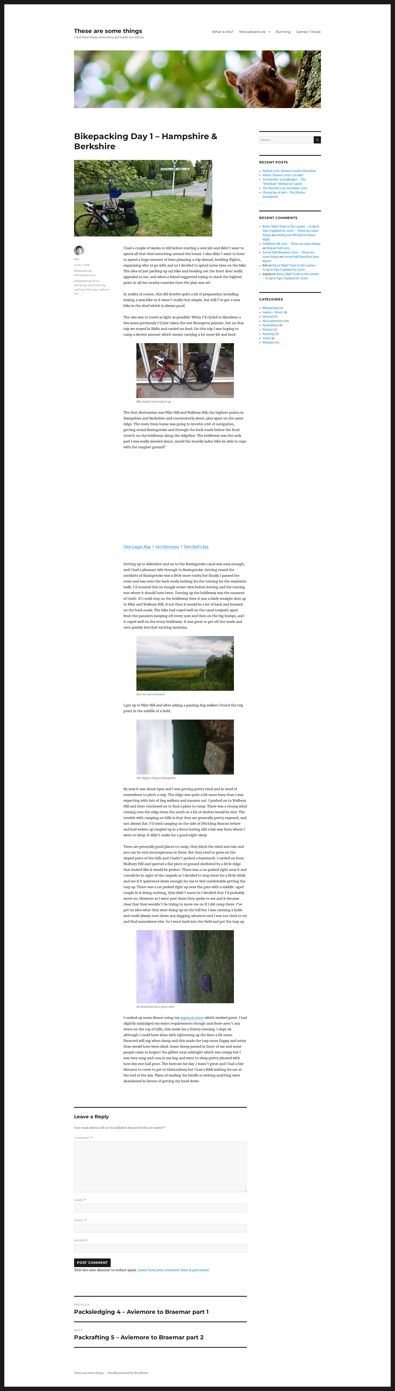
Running (283, 32)
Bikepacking (82, 270)
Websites (268, 342)
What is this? (223, 32)
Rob (76, 259)
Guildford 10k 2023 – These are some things (292, 244)
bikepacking (82, 280)
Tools (266, 338)
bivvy (95, 280)
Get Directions (167, 547)
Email (80, 1220)
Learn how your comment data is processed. (173, 1270)
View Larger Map (137, 547)
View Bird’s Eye (196, 547)
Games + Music (308, 32)
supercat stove (192, 1018)
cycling (79, 289)
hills (88, 289)
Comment (83, 1138)
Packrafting (270, 325)
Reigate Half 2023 (278, 248)
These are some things (108, 30)
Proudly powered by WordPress (128, 1373)
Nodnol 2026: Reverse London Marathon (289, 171)
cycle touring (96, 285)
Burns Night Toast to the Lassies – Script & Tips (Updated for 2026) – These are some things (291, 231)
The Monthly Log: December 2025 (285, 188)
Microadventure (252, 32)
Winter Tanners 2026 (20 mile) (283, 175)
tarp (94, 289)
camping (80, 285)
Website (81, 1240)
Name (80, 1200)
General (268, 316)
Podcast (268, 329)
